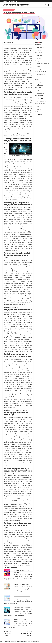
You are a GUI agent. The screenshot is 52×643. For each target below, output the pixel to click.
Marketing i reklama (8, 9)
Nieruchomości (41, 71)
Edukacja (39, 52)
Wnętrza (39, 112)
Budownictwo (41, 47)
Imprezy (39, 61)
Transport (40, 95)
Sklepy (39, 87)
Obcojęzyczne (41, 74)
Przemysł (39, 82)
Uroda (38, 106)
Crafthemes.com (35, 641)
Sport (38, 90)
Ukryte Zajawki (41, 101)
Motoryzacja (40, 69)
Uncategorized (41, 104)
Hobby (39, 58)
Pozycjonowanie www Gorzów (22, 608)
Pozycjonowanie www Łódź (21, 584)
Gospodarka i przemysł (16, 4)
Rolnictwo (40, 85)
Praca (38, 77)
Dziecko (39, 50)
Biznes (39, 44)
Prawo (38, 79)
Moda (38, 66)
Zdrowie (39, 114)
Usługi (39, 109)
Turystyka (40, 98)
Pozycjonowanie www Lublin (22, 596)
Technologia (40, 93)
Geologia (39, 55)
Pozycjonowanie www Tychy (22, 619)
